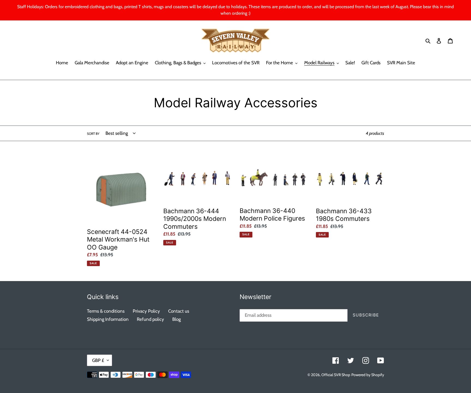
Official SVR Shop (335, 374)
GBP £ (98, 360)
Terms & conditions (106, 311)
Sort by (93, 134)
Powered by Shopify (367, 374)
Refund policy (150, 319)
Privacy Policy (146, 311)
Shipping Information (108, 319)
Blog (176, 319)
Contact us (178, 311)
